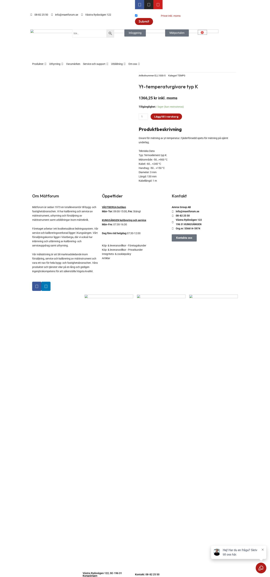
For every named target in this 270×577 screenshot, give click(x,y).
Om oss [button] (132, 63)
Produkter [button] (38, 63)
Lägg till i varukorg (166, 116)
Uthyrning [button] (54, 63)
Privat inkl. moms (171, 15)
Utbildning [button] (117, 63)
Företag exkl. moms (149, 15)
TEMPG (181, 75)
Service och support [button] (94, 63)
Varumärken (73, 63)
